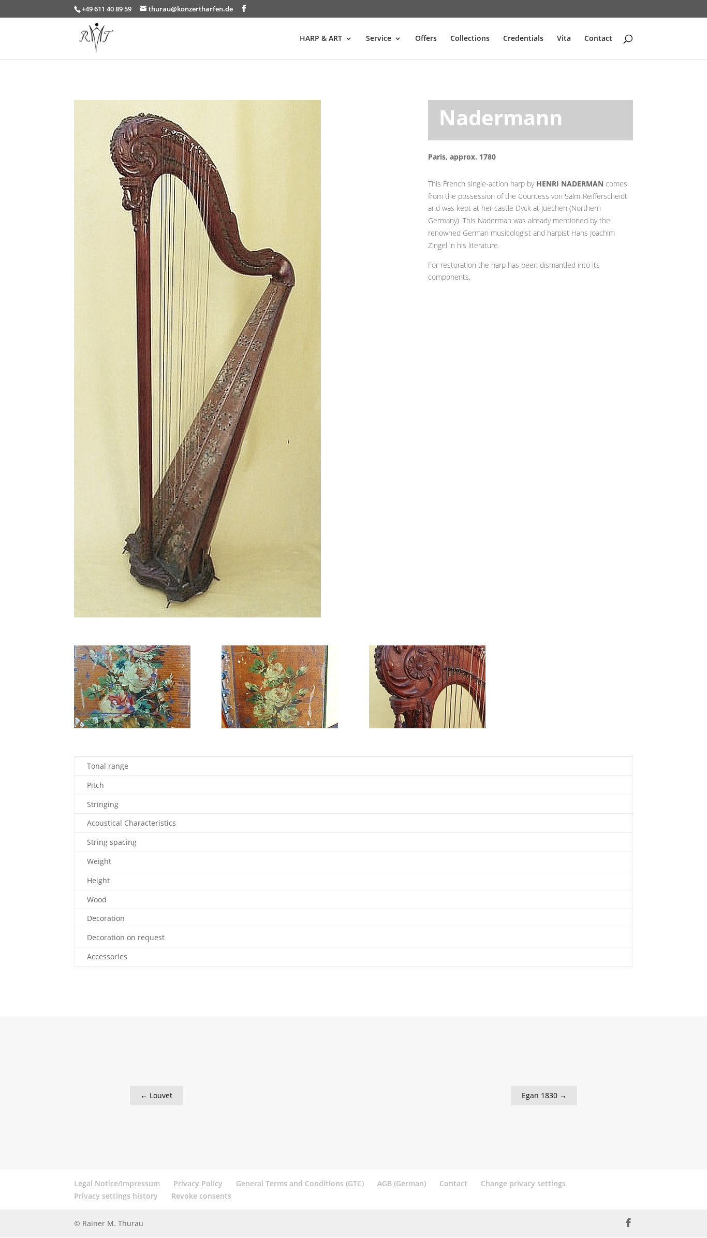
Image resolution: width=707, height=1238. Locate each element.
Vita (564, 39)
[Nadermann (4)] (132, 728)
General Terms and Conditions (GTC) (300, 1183)
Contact (598, 39)
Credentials (523, 39)
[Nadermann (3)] (427, 728)
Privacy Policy (198, 1183)
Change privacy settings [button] (523, 1183)
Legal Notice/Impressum (117, 1183)
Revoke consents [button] (201, 1196)
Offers (426, 39)
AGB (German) (401, 1183)
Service (378, 39)
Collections (470, 39)
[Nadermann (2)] (280, 728)
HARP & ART (321, 39)
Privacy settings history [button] (116, 1196)
